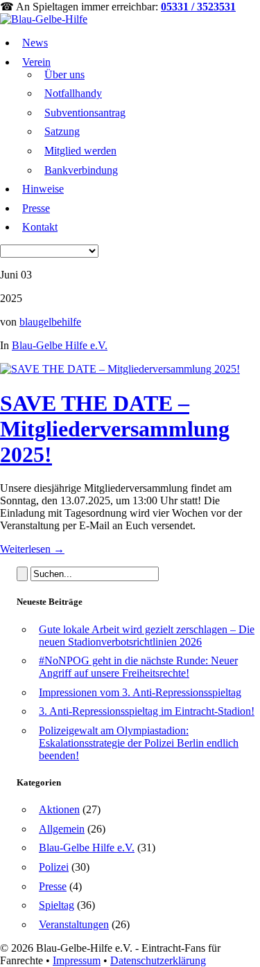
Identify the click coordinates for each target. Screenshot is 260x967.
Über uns (64, 74)
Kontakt (40, 227)
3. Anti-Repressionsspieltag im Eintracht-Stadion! (146, 711)
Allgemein (62, 829)
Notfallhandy (73, 93)
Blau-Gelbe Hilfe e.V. (59, 345)
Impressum (77, 960)
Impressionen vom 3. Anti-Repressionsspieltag (140, 692)
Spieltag (56, 905)
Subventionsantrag (84, 112)
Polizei (54, 867)
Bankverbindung (81, 170)
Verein (36, 62)
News (35, 42)
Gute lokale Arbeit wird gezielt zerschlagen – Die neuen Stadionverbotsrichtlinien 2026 (146, 635)
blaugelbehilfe (50, 322)
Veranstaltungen (74, 924)
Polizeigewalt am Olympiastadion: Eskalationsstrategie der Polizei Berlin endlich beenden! (139, 743)
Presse (36, 208)
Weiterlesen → (32, 549)
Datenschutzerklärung (158, 960)
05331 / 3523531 (198, 6)
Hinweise (43, 189)
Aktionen (59, 809)
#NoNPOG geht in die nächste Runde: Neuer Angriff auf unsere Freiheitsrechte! (138, 667)
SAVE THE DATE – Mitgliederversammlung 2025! (114, 429)
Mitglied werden (80, 151)
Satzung (62, 131)
